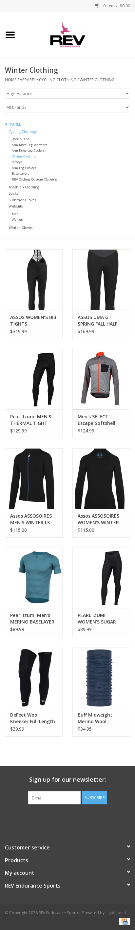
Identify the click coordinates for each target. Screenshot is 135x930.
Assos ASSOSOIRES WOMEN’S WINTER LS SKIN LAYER (98, 519)
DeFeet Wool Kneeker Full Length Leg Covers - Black (32, 718)
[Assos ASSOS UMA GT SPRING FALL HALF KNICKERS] (101, 279)
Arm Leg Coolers (24, 168)
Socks (13, 193)
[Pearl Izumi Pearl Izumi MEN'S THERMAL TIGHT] (34, 379)
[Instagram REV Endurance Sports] (103, 818)
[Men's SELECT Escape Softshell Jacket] (101, 379)
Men (15, 214)
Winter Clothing (97, 80)
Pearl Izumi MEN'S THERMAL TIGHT (30, 419)
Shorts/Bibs (20, 139)
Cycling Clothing (57, 80)
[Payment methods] (123, 921)
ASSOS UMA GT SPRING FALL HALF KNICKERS (97, 320)
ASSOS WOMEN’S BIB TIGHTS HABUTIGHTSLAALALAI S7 (33, 320)
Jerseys (17, 162)
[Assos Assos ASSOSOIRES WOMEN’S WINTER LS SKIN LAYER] (101, 478)
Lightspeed (116, 913)
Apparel (28, 80)
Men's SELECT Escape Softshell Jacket (96, 420)
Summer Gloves (22, 199)
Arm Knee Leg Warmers (29, 145)
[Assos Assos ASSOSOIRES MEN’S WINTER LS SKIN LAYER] (34, 478)
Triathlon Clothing (24, 186)
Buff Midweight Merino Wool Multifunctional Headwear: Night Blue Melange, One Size (99, 718)
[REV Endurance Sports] (78, 34)
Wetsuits (16, 206)
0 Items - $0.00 (116, 6)
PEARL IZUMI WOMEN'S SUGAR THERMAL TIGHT (97, 618)
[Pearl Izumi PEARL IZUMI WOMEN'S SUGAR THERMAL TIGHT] (101, 578)
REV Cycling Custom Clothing (34, 179)
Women (17, 219)
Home (10, 80)
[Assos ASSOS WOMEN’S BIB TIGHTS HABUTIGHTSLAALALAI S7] (34, 279)
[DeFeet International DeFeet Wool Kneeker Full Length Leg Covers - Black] (34, 677)
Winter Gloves (20, 227)
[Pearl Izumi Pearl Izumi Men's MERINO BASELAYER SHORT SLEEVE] (34, 578)
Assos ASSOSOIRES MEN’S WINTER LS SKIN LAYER (31, 519)
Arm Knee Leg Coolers (28, 150)
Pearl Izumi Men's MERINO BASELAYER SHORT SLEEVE (32, 618)
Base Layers (20, 173)
